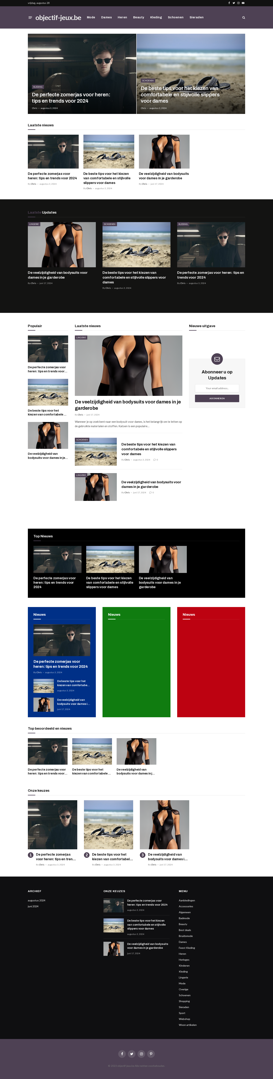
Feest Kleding (187, 947)
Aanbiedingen (187, 900)
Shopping (184, 1001)
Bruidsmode (186, 935)
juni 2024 (33, 906)
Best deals (185, 930)
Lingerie (34, 224)
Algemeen (185, 912)
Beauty (138, 17)
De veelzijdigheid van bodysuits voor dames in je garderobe (164, 176)
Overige (183, 989)
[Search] (243, 17)
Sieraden (197, 17)
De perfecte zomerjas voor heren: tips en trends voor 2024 (71, 98)
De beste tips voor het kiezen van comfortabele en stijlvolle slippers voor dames (180, 94)
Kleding (156, 17)
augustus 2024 (36, 900)
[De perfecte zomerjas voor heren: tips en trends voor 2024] (82, 74)
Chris (34, 108)
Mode (91, 17)
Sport (182, 1013)
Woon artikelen (188, 1024)
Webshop (184, 1018)
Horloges (184, 959)
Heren (122, 17)
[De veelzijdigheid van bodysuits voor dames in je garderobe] (164, 152)
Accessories (186, 906)
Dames (106, 17)
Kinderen (184, 965)
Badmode (184, 918)
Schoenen (176, 17)
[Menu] (30, 17)
